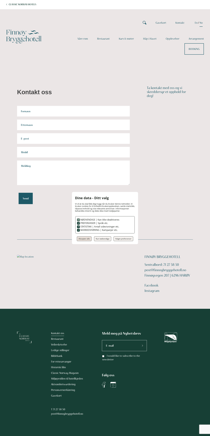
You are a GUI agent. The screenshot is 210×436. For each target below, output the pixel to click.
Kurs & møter (126, 38)
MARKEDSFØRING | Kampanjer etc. (99, 229)
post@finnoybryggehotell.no (165, 270)
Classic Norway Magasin (65, 372)
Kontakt (179, 22)
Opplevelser (172, 38)
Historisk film (58, 367)
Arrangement (196, 38)
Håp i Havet (150, 38)
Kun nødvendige (102, 238)
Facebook (151, 285)
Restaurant (103, 38)
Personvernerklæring (63, 389)
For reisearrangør (61, 361)
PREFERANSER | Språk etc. (94, 223)
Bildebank (56, 355)
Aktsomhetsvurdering (63, 384)
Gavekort (161, 22)
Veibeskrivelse (59, 344)
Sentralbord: (154, 265)
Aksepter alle (84, 238)
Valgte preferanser (123, 238)
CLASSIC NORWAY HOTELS (22, 4)
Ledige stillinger (60, 350)
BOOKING (194, 48)
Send (26, 198)
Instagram (152, 291)
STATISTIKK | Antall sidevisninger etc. (99, 226)
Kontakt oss (57, 333)
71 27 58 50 (59, 409)
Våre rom (83, 38)
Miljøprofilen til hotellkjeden (67, 378)
